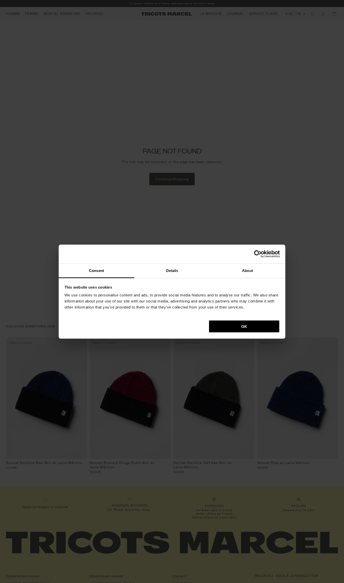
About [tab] (247, 270)
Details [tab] (172, 270)
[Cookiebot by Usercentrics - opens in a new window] (258, 254)
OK (244, 326)
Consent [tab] (96, 270)
